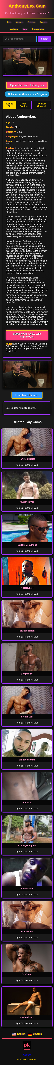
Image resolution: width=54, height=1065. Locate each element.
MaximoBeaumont (27, 545)
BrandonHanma (27, 760)
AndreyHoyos (27, 502)
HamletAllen (27, 931)
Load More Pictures (27, 395)
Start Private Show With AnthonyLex (27, 335)
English (21, 1034)
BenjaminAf (27, 674)
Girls (9, 22)
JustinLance (27, 888)
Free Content (24, 105)
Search (44, 39)
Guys (25, 29)
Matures (19, 22)
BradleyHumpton (27, 845)
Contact (27, 1055)
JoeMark (27, 802)
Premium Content (41, 105)
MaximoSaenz (27, 1017)
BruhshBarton (27, 631)
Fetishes (31, 22)
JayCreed (27, 974)
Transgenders (38, 29)
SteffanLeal (27, 717)
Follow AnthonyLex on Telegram (29, 94)
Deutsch (37, 1034)
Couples (43, 22)
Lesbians (14, 29)
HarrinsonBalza (27, 459)
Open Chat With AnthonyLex (27, 85)
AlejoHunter (27, 588)
